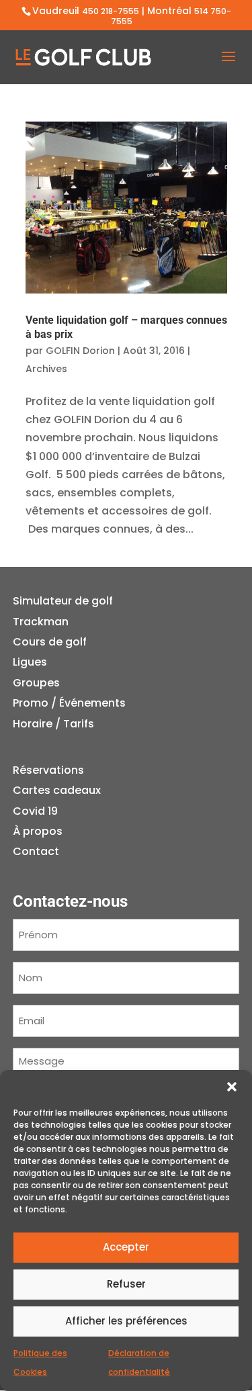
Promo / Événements (69, 703)
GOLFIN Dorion (80, 350)
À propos (37, 831)
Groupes (36, 682)
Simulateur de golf (63, 601)
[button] (232, 1086)
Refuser (126, 1284)
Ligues (30, 662)
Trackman (41, 621)
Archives (46, 368)
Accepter (126, 1247)
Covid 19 (35, 811)
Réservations (48, 770)
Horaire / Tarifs (53, 723)
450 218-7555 (110, 11)
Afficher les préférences (126, 1321)
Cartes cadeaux (57, 790)
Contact (36, 851)
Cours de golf (50, 641)
